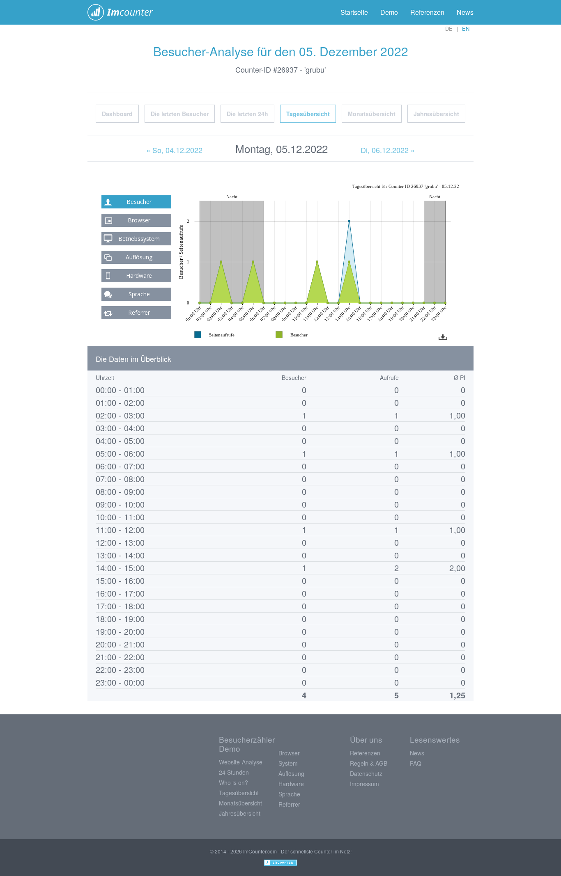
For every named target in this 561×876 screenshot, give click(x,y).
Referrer (139, 312)
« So (174, 149)
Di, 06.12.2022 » (388, 149)
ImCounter (124, 12)
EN (465, 28)
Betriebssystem (139, 238)
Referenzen (427, 12)
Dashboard (117, 114)
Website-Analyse (240, 762)
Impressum (364, 784)
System (288, 763)
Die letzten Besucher (180, 114)
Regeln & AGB (368, 763)
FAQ (415, 763)
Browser (139, 220)
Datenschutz (366, 773)
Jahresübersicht (436, 114)
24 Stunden (234, 772)
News (465, 12)
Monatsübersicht (371, 114)
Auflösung (139, 257)
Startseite (354, 12)
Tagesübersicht (308, 114)
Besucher (139, 202)
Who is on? (233, 782)
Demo (389, 12)
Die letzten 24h (247, 114)
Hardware (139, 275)
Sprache (139, 294)
